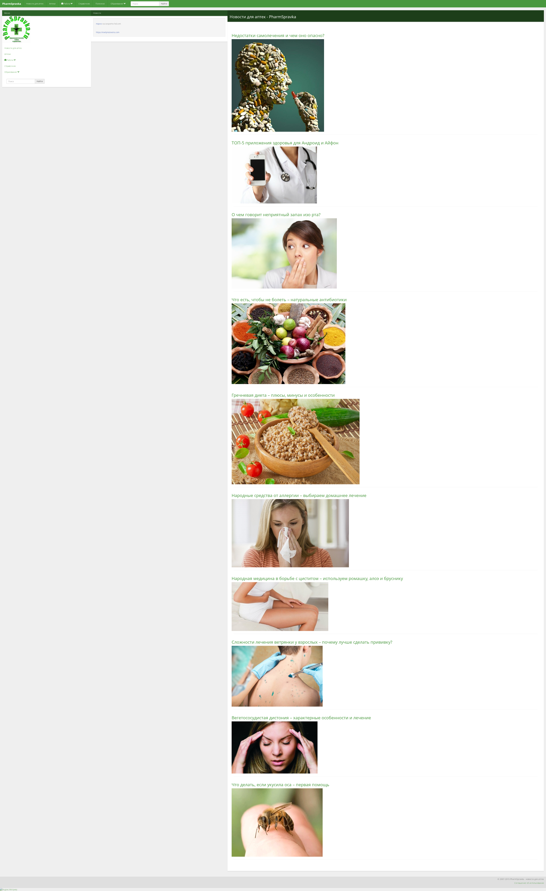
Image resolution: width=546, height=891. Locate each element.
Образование (117, 3)
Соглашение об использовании (529, 883)
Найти (164, 3)
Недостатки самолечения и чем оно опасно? (278, 35)
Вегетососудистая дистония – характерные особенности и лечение (301, 718)
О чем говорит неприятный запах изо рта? (276, 214)
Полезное (100, 3)
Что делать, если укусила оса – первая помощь (280, 784)
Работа (67, 3)
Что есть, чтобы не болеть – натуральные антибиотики (289, 299)
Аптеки (52, 3)
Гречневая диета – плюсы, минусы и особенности (283, 395)
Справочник (84, 3)
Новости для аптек (34, 3)
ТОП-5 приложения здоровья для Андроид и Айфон (285, 143)
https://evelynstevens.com (107, 32)
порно (99, 23)
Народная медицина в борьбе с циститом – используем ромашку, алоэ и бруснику (317, 578)
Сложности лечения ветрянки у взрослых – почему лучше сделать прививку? (312, 642)
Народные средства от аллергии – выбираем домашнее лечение (299, 495)
